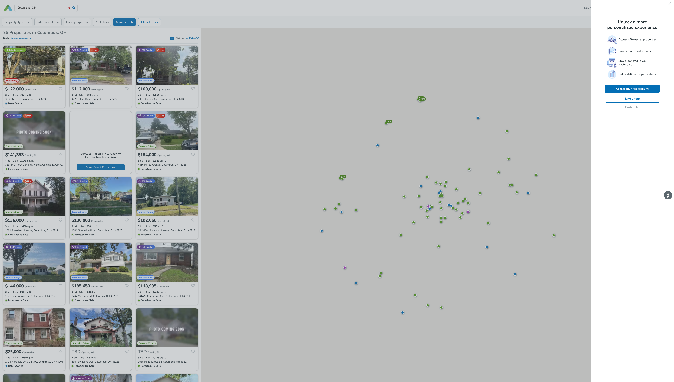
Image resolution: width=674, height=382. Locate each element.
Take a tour (632, 99)
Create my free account (632, 89)
